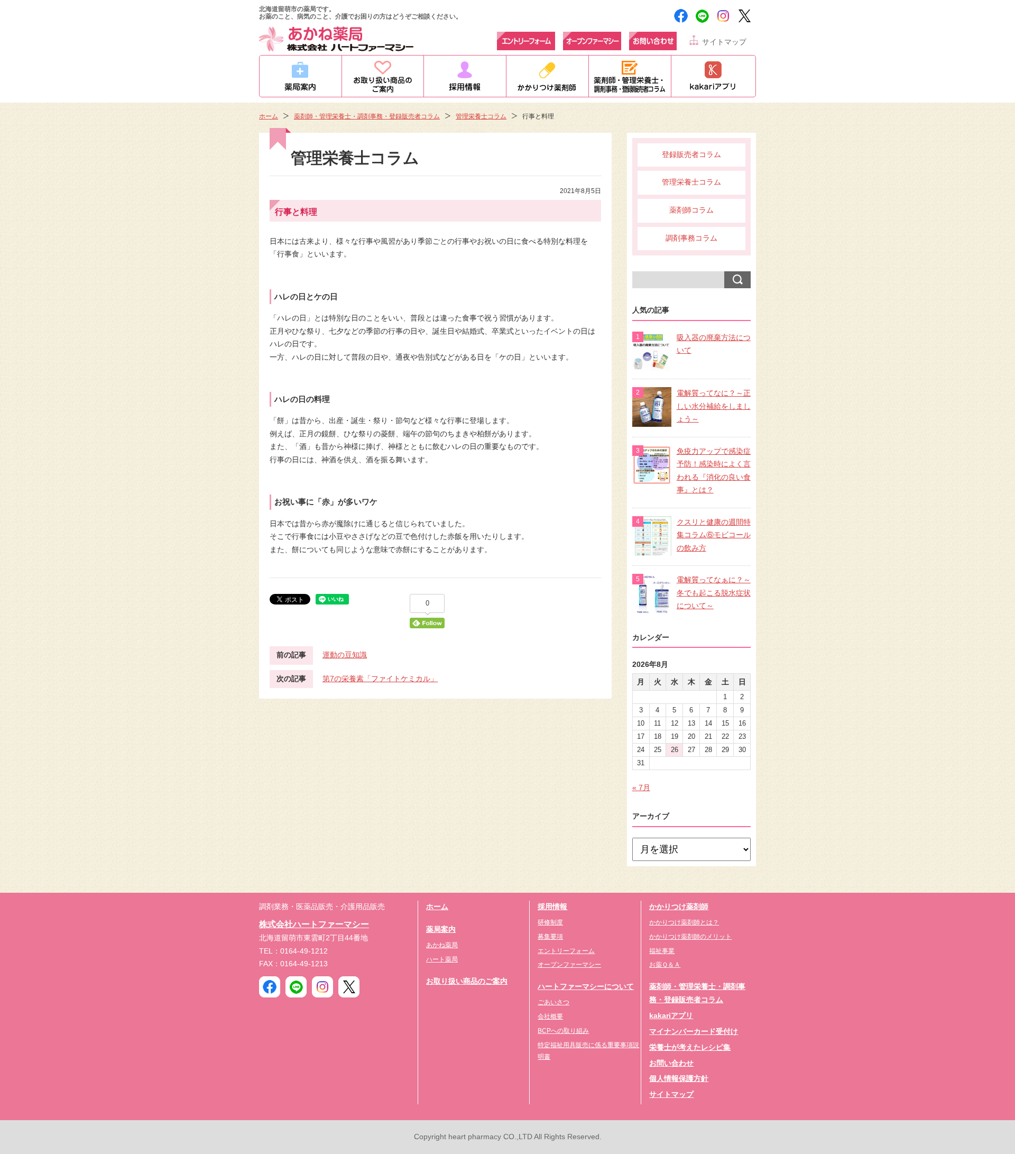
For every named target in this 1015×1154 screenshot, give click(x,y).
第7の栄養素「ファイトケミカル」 (380, 679)
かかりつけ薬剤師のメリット (690, 936)
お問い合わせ (671, 1063)
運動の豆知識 (344, 655)
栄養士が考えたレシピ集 (690, 1047)
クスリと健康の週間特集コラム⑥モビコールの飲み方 (714, 535)
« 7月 (641, 788)
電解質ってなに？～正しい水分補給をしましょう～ (714, 406)
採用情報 (552, 907)
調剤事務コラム (691, 238)
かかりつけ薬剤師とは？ (684, 922)
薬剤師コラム (691, 210)
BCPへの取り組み (563, 1030)
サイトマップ (724, 42)
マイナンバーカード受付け (693, 1032)
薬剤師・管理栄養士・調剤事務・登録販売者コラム (367, 116)
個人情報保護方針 (678, 1079)
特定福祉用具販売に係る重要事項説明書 (588, 1050)
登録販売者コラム (691, 155)
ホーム (268, 116)
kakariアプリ (671, 1016)
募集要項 (550, 936)
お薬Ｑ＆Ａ (664, 964)
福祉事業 (662, 951)
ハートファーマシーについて (586, 987)
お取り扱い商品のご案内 (467, 981)
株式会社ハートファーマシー (314, 924)
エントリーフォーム (566, 951)
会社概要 (550, 1016)
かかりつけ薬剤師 (678, 907)
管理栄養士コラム (481, 116)
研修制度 (550, 922)
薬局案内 (441, 929)
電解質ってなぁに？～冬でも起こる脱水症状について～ (714, 593)
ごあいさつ (553, 1002)
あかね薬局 (442, 945)
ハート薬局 (442, 959)
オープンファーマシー (569, 964)
